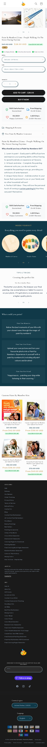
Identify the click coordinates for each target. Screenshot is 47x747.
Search (7, 586)
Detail (3, 55)
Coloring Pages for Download (14, 542)
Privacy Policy (9, 500)
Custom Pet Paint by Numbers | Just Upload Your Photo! (12, 460)
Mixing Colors (9, 556)
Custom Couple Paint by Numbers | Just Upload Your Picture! (35, 423)
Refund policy (38, 739)
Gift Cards (8, 592)
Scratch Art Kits (10, 595)
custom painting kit (28, 188)
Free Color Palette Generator (14, 628)
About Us (7, 589)
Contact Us (8, 509)
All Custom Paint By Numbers (14, 518)
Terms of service (17, 742)
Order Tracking (10, 497)
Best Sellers (8, 527)
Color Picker (9, 619)
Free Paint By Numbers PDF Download (17, 639)
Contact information (29, 742)
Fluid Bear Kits (9, 604)
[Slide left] (18, 32)
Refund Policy (9, 506)
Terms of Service (10, 503)
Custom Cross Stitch (11, 598)
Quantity (4, 79)
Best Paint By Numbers (12, 610)
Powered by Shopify (28, 739)
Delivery (7, 491)
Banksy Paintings (10, 524)
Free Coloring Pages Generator (15, 642)
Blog (6, 512)
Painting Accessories (11, 530)
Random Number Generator (14, 550)
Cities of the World (11, 533)
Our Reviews (8, 494)
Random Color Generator (13, 625)
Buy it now (23, 99)
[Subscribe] (39, 669)
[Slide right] (28, 32)
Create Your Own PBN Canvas (14, 633)
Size (3, 65)
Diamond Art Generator (12, 539)
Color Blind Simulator (12, 622)
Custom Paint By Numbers (13, 515)
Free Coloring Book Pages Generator (17, 547)
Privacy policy (7, 742)
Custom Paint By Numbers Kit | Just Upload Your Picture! (12, 423)
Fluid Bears (8, 521)
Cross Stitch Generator (12, 536)
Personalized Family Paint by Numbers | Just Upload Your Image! (35, 463)
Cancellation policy (40, 742)
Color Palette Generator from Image (16, 630)
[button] (4, 3)
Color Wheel (9, 616)
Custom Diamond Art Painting (14, 601)
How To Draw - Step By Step (13, 559)
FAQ (6, 488)
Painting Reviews (10, 544)
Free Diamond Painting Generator (16, 636)
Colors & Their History (12, 553)
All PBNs (7, 607)
